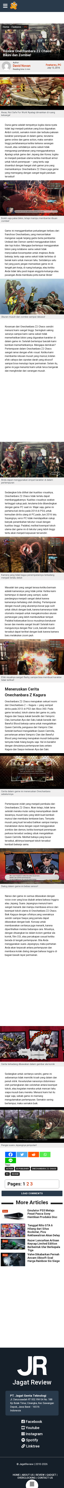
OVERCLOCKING (26, 1477)
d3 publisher (22, 1169)
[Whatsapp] (45, 1154)
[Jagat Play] (13, 6)
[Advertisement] (32, 408)
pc (7, 1174)
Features (16, 26)
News (5, 1211)
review (15, 1174)
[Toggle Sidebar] (6, 6)
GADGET (51, 1474)
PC (25, 26)
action (9, 1169)
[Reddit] (33, 1154)
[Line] (10, 1160)
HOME (16, 1474)
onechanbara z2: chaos (44, 1169)
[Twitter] (22, 1154)
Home (6, 26)
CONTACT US (45, 1477)
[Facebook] (10, 1154)
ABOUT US (28, 1474)
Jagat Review (32, 1382)
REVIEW (40, 1474)
